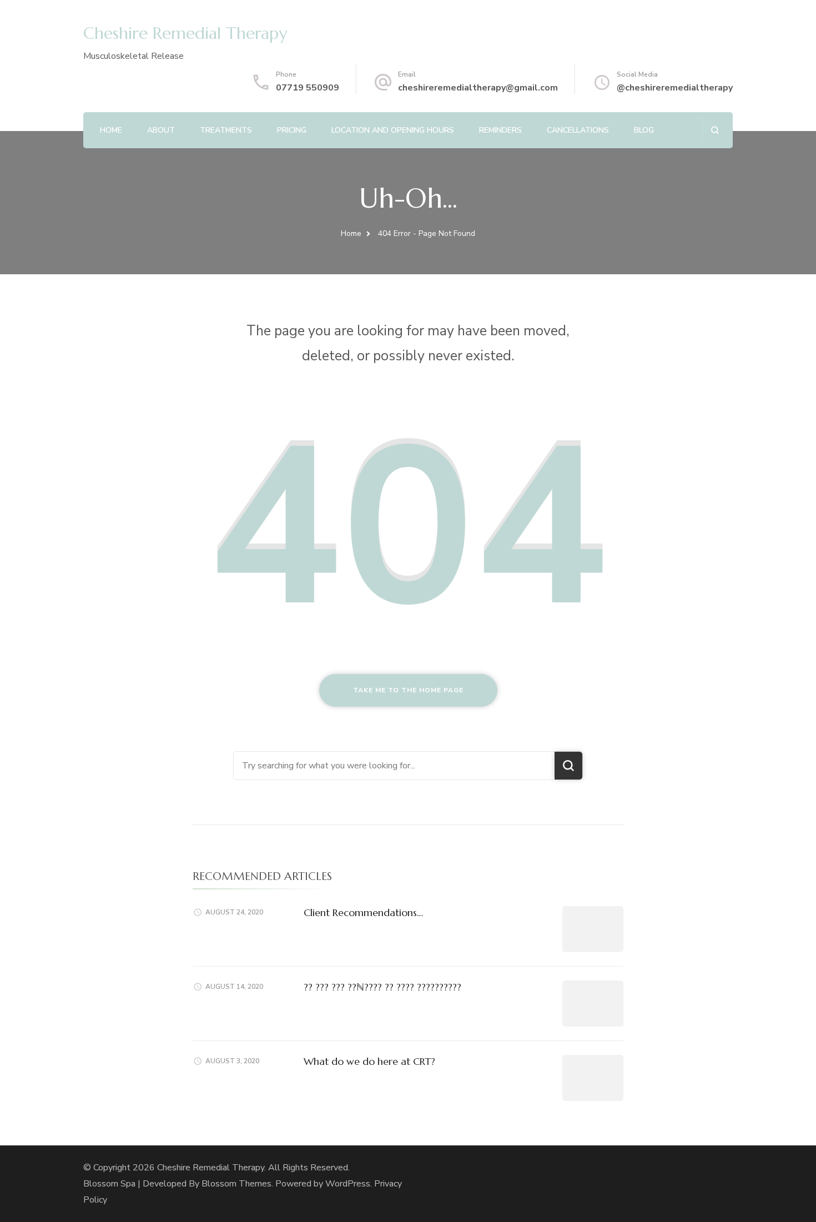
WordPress (347, 1184)
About (161, 130)
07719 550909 (307, 88)
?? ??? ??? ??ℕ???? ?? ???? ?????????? (382, 986)
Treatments (226, 130)
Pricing (291, 130)
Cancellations (578, 130)
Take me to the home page (408, 690)
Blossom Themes (236, 1184)
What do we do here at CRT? (369, 1061)
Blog (644, 130)
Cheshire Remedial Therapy (185, 33)
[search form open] (714, 130)
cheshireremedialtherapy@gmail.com (478, 88)
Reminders (500, 130)
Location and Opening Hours (392, 130)
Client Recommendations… (363, 912)
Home (111, 130)
